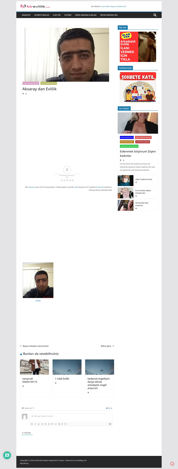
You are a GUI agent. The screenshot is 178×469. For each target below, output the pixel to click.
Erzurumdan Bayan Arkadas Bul (113, 6)
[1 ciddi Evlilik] (67, 361)
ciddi (76, 187)
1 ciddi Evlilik (62, 378)
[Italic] (35, 424)
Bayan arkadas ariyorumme (36, 346)
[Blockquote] (52, 424)
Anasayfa (26, 15)
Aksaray (32, 187)
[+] (65, 424)
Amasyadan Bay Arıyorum (141, 204)
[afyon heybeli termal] (125, 180)
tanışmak (100, 187)
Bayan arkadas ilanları (143, 137)
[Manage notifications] (172, 464)
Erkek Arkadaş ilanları (86, 15)
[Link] (59, 424)
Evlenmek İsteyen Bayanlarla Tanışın (49, 460)
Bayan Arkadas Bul (109, 15)
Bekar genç (106, 346)
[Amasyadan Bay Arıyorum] (125, 205)
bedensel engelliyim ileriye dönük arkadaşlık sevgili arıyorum (99, 383)
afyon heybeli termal (143, 179)
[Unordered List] (49, 424)
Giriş (110, 408)
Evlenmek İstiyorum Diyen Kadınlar (138, 153)
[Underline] (38, 424)
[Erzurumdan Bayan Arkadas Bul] (125, 192)
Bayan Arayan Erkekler (30, 83)
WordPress (24, 463)
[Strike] (42, 424)
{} (62, 424)
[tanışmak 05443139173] (34, 361)
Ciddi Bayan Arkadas (142, 142)
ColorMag (79, 460)
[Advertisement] (67, 113)
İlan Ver (57, 15)
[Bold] (32, 424)
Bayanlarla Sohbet (127, 142)
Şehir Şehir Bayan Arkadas (129, 146)
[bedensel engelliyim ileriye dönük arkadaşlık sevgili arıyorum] (99, 361)
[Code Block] (55, 424)
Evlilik (38, 300)
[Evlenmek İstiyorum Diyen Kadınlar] (138, 123)
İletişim (67, 15)
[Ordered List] (45, 424)
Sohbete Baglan (41, 15)
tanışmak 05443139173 (29, 380)
